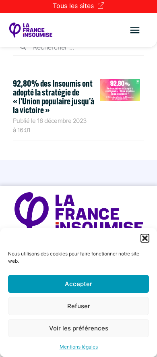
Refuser (78, 306)
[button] (145, 238)
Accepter (78, 284)
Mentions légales (79, 347)
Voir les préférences (78, 328)
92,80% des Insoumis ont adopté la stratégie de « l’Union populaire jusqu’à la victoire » (53, 97)
